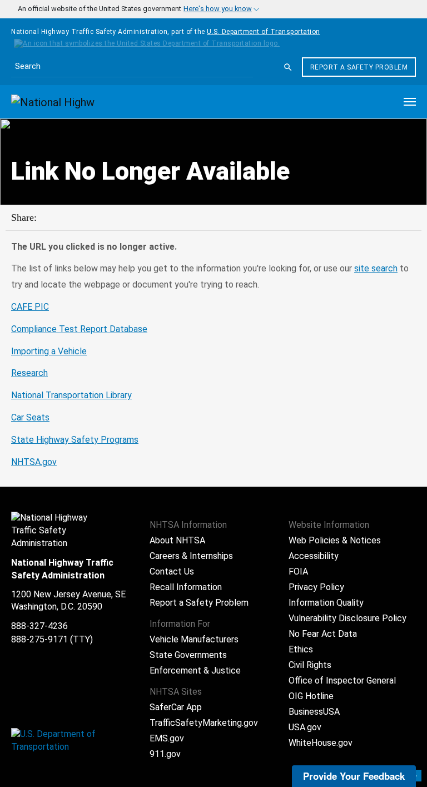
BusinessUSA (314, 711)
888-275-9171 (39, 639)
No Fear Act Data (323, 633)
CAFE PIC (30, 306)
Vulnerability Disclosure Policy (347, 618)
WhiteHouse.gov (320, 742)
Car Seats (30, 417)
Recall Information (186, 587)
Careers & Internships (191, 556)
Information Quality (326, 602)
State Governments (188, 655)
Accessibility (314, 556)
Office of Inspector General (342, 680)
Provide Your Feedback (354, 776)
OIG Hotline (311, 696)
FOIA (298, 571)
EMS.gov (167, 738)
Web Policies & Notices (335, 540)
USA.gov (305, 727)
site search (376, 268)
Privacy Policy (316, 587)
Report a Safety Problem (359, 67)
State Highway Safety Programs (74, 439)
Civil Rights (310, 665)
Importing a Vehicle (49, 351)
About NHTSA (177, 540)
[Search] (288, 67)
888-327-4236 (39, 626)
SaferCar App (176, 707)
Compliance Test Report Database (79, 329)
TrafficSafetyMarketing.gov (204, 722)
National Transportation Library (71, 395)
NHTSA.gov (34, 462)
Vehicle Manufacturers (194, 639)
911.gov (165, 754)
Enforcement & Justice (195, 670)
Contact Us (172, 571)
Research (29, 373)
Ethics (301, 649)
